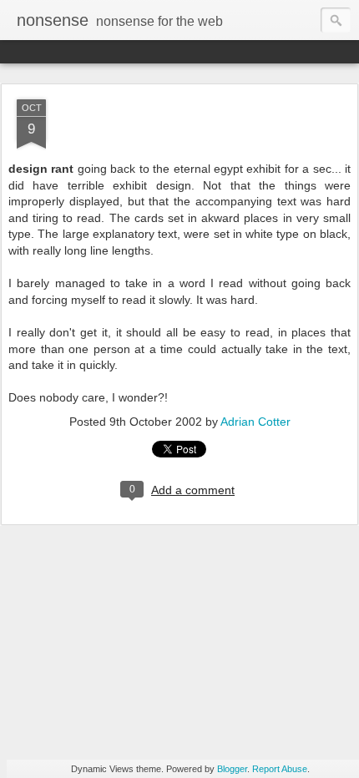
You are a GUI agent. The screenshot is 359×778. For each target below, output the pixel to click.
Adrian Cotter (255, 421)
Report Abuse (279, 769)
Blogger (232, 769)
